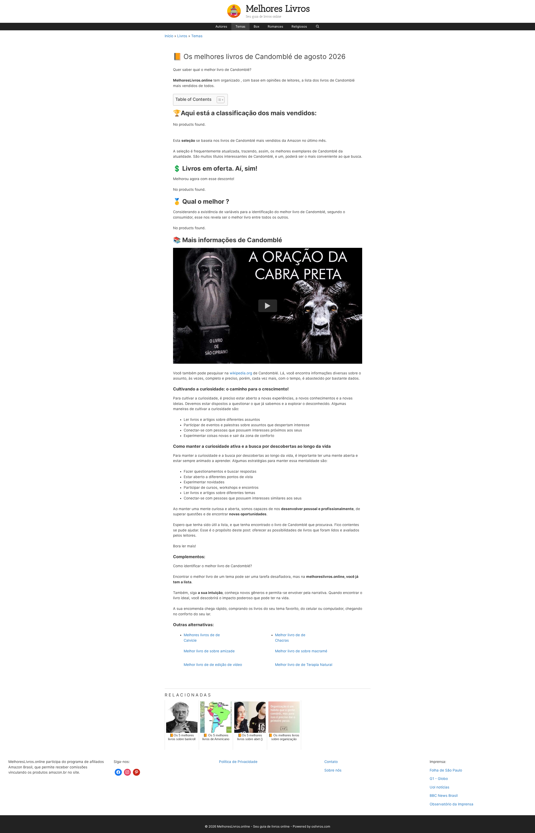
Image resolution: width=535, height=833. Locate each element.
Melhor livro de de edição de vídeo (213, 665)
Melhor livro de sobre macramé (301, 651)
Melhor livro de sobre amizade (209, 651)
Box (256, 26)
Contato (331, 762)
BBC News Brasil (444, 795)
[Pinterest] (136, 772)
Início (169, 36)
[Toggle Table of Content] (218, 99)
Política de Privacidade (238, 762)
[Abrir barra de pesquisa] (317, 26)
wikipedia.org (241, 373)
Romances (275, 26)
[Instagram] (127, 772)
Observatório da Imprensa (451, 804)
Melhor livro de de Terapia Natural (303, 665)
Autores (221, 26)
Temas (240, 26)
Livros (182, 36)
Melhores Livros (278, 8)
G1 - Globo (439, 779)
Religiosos (299, 26)
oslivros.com (320, 826)
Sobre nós (332, 770)
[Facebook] (118, 772)
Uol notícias (439, 787)
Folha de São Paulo (446, 770)
